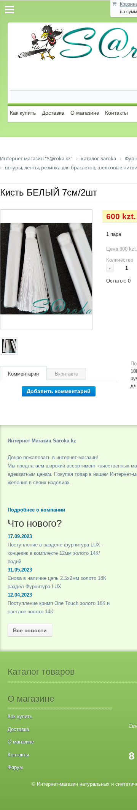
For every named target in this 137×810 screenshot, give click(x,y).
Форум (15, 767)
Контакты (116, 113)
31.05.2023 (20, 570)
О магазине (84, 113)
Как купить (23, 113)
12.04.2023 (20, 595)
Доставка (53, 113)
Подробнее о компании (36, 510)
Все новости (30, 630)
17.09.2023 (20, 536)
